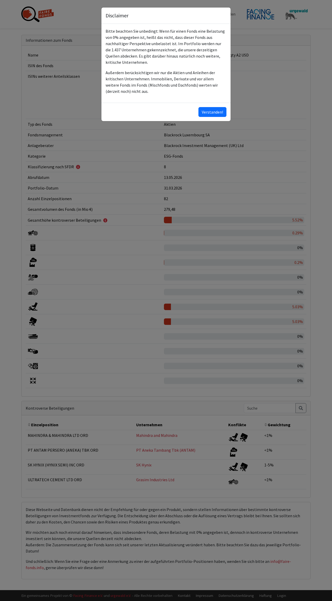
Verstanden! (212, 112)
